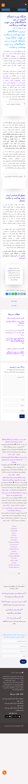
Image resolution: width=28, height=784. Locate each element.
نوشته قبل (14, 301)
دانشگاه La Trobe (16, 53)
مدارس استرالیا (14, 553)
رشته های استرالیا (15, 549)
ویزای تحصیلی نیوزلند (14, 567)
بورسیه (14, 535)
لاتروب (23, 71)
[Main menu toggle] (3, 5)
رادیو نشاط (15, 546)
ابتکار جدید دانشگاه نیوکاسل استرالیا (15, 322)
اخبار (15, 526)
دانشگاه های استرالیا (15, 542)
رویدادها (14, 551)
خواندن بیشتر (11, 454)
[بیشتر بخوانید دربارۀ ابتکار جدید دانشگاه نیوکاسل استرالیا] (15, 318)
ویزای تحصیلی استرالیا (15, 565)
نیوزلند (15, 562)
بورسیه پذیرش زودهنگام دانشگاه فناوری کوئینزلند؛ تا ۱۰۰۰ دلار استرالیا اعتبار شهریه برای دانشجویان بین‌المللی (14, 460)
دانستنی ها (15, 537)
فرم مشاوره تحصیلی (22, 9)
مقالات (15, 558)
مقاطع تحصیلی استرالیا (15, 555)
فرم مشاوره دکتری (5, 9)
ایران (15, 533)
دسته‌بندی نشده (15, 544)
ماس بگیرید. (22, 258)
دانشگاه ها (15, 539)
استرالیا (15, 528)
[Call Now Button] (4, 772)
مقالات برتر (15, 560)
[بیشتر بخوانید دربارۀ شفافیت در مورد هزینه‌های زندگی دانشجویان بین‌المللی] (15, 348)
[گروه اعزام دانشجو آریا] (21, 5)
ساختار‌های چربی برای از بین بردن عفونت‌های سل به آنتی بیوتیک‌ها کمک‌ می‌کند (15, 339)
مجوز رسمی (18, 680)
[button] (3, 1)
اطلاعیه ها (15, 530)
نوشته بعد (14, 305)
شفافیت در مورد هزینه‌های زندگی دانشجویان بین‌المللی (15, 352)
